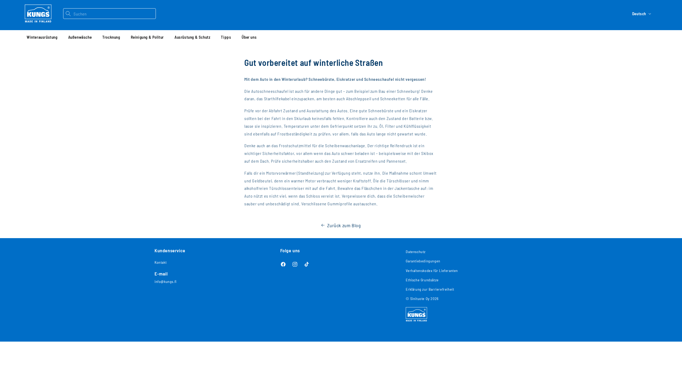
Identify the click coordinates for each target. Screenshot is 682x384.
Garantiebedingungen (423, 261)
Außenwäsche (80, 37)
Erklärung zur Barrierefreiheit (430, 289)
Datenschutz (416, 251)
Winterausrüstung (42, 37)
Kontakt (161, 262)
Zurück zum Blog (344, 225)
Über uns (249, 37)
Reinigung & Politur (147, 37)
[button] (42, 37)
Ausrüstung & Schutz (192, 37)
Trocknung (111, 37)
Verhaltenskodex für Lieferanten (432, 270)
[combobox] (114, 14)
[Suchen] (68, 13)
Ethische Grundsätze (422, 280)
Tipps (226, 37)
